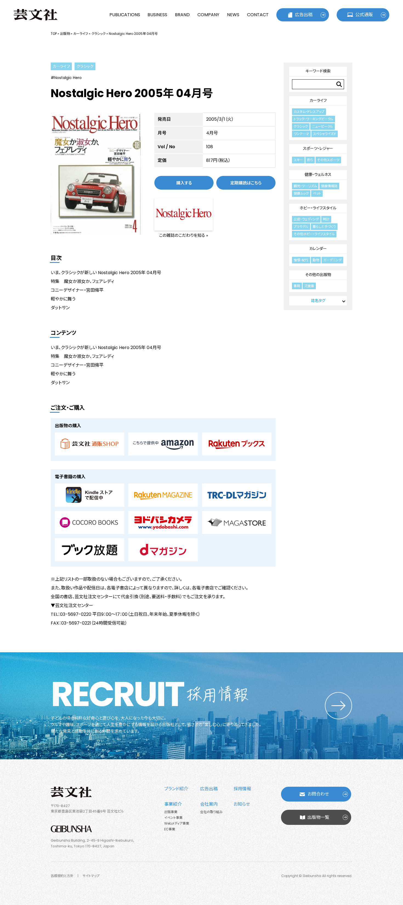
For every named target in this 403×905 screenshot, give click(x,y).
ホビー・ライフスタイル (318, 208)
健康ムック (301, 193)
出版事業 (170, 812)
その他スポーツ (328, 160)
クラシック (98, 33)
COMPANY (208, 15)
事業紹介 (173, 804)
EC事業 (169, 829)
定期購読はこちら (246, 183)
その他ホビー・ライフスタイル (314, 234)
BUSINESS (157, 15)
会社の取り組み (211, 812)
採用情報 (242, 789)
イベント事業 (173, 817)
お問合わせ (318, 794)
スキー (298, 160)
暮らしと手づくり (324, 226)
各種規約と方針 (62, 875)
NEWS (233, 15)
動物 (316, 260)
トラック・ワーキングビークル (313, 119)
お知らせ (242, 804)
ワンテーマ (301, 133)
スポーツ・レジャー (318, 148)
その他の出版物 (318, 274)
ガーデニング (332, 260)
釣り (310, 160)
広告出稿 (304, 15)
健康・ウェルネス (318, 174)
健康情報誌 (329, 186)
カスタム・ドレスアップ (309, 111)
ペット (317, 193)
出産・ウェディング (306, 219)
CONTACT (258, 15)
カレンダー (318, 248)
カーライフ (80, 33)
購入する (184, 183)
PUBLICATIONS (124, 15)
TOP (54, 33)
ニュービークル (322, 126)
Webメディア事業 (176, 823)
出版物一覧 (318, 817)
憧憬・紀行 (301, 260)
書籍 (297, 285)
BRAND (182, 15)
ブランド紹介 (176, 789)
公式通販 (364, 15)
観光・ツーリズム (305, 186)
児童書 (309, 285)
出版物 (65, 33)
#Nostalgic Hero (66, 78)
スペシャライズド (324, 133)
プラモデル (301, 226)
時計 (326, 219)
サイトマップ (91, 875)
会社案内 (209, 804)
